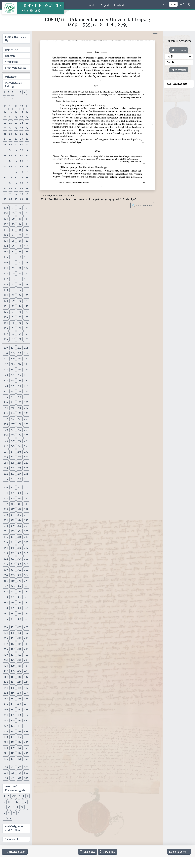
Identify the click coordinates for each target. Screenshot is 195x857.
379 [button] (26, 591)
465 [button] (13, 715)
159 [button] (26, 284)
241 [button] (13, 402)
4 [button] (16, 92)
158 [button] (19, 284)
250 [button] (19, 413)
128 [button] (6, 246)
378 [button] (19, 591)
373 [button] (13, 586)
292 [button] (6, 473)
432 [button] (6, 671)
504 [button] (6, 772)
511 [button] (26, 778)
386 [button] (19, 602)
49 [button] (27, 144)
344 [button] (6, 547)
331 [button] (26, 526)
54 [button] (27, 150)
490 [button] (19, 748)
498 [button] (19, 759)
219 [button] (26, 369)
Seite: (165, 4)
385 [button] (13, 602)
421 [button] (13, 654)
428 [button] (6, 665)
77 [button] (16, 177)
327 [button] (26, 520)
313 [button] (13, 504)
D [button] (19, 796)
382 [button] (19, 597)
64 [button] (27, 161)
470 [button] (19, 720)
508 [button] (6, 778)
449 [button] (13, 693)
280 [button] (6, 457)
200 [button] (6, 347)
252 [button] (6, 419)
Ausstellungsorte (177, 83)
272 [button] (6, 446)
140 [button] (6, 262)
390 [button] (19, 608)
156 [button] (6, 284)
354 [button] (19, 558)
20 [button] (5, 117)
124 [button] (6, 240)
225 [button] (13, 380)
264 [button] (6, 435)
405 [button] (13, 632)
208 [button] (6, 358)
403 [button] (26, 627)
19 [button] (27, 111)
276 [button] (6, 451)
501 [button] (13, 767)
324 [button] (6, 520)
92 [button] (16, 194)
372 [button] (6, 586)
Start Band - (15, 38)
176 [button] (6, 312)
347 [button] (26, 547)
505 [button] (13, 772)
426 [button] (19, 660)
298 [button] (19, 479)
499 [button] (26, 759)
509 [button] (13, 778)
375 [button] (26, 586)
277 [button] (13, 451)
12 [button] (16, 106)
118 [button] (19, 229)
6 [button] (25, 92)
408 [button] (6, 638)
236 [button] (6, 397)
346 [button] (19, 547)
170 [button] (19, 301)
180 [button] (6, 317)
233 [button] (13, 391)
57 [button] (16, 155)
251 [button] (26, 413)
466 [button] (19, 715)
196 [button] (6, 339)
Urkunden (11, 76)
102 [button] (19, 207)
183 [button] (26, 317)
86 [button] (10, 188)
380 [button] (6, 597)
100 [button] (6, 207)
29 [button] (27, 122)
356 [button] (6, 564)
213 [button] (13, 364)
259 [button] (26, 424)
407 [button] (26, 632)
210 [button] (19, 358)
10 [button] (5, 106)
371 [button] (26, 580)
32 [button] (16, 128)
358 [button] (19, 564)
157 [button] (13, 284)
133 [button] (13, 251)
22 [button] (16, 117)
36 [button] (10, 133)
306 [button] (19, 493)
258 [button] (19, 424)
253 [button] (13, 419)
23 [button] (21, 117)
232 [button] (6, 391)
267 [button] (26, 435)
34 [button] (27, 128)
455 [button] (26, 698)
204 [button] (6, 353)
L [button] (21, 801)
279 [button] (26, 451)
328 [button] (6, 526)
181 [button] (13, 317)
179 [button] (26, 312)
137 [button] (13, 257)
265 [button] (13, 435)
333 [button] (13, 531)
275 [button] (26, 446)
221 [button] (13, 375)
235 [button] (26, 391)
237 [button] (13, 397)
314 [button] (19, 504)
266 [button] (19, 435)
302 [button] (19, 487)
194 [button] (19, 333)
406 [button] (19, 632)
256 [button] (6, 424)
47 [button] (16, 144)
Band (109, 851)
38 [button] (21, 133)
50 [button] (5, 150)
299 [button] (26, 479)
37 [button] (16, 133)
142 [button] (19, 262)
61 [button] (10, 161)
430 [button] (19, 665)
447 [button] (26, 687)
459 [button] (26, 704)
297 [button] (13, 479)
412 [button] (6, 643)
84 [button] (27, 183)
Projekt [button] (105, 5)
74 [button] (27, 172)
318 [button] (19, 509)
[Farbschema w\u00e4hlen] (189, 4)
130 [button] (19, 246)
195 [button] (26, 333)
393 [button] (13, 613)
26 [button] (10, 122)
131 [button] (26, 246)
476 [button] (6, 731)
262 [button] (19, 429)
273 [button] (13, 446)
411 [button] (26, 638)
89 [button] (27, 188)
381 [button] (13, 597)
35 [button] (5, 133)
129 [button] (13, 246)
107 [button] (26, 213)
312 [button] (6, 504)
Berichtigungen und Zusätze (14, 828)
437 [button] (13, 676)
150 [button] (19, 273)
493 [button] (13, 753)
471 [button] (26, 720)
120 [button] (6, 235)
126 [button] (19, 240)
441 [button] (13, 682)
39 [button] (27, 133)
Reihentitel (12, 49)
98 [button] (21, 199)
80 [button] (5, 183)
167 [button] (26, 295)
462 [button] (19, 709)
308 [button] (6, 498)
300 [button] (6, 487)
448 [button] (6, 693)
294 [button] (19, 473)
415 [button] (26, 643)
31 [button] (10, 128)
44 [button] (27, 139)
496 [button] (6, 759)
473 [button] (13, 726)
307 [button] (26, 493)
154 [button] (19, 279)
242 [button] (19, 402)
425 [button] (13, 660)
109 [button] (13, 218)
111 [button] (26, 218)
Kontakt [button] (119, 5)
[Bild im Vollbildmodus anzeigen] (155, 35)
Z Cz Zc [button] (7, 818)
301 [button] (13, 487)
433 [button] (13, 671)
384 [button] (6, 602)
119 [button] (26, 229)
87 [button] (16, 188)
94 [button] (27, 194)
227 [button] (26, 380)
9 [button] (12, 98)
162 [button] (19, 290)
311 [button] (26, 498)
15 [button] (5, 111)
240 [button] (6, 402)
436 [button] (6, 676)
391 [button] (26, 608)
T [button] (26, 807)
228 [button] (6, 386)
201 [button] (13, 347)
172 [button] (6, 306)
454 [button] (19, 698)
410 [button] (19, 638)
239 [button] (26, 397)
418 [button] (19, 649)
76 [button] (10, 177)
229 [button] (13, 386)
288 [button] (6, 468)
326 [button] (19, 520)
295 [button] (26, 473)
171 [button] (26, 301)
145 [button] (13, 268)
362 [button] (19, 569)
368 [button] (6, 580)
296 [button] (6, 479)
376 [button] (6, 591)
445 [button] (13, 687)
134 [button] (19, 251)
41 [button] (10, 139)
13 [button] (21, 106)
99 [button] (27, 199)
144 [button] (6, 268)
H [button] (9, 801)
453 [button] (13, 698)
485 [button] (13, 742)
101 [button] (13, 207)
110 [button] (19, 218)
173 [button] (13, 306)
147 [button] (26, 268)
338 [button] (19, 536)
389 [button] (13, 608)
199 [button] (26, 339)
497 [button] (13, 759)
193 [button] (13, 333)
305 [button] (13, 493)
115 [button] (26, 224)
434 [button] (19, 671)
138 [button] (19, 257)
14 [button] (27, 106)
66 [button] (10, 166)
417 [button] (13, 649)
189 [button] (13, 328)
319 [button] (26, 509)
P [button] (13, 807)
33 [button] (21, 128)
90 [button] (5, 194)
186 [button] (19, 322)
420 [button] (6, 654)
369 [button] (13, 580)
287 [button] (26, 462)
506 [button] (19, 772)
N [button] (4, 807)
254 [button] (19, 419)
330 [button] (19, 526)
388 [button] (6, 608)
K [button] (17, 801)
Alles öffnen (178, 50)
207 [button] (26, 353)
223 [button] (26, 375)
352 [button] (6, 558)
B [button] (8, 796)
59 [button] (27, 155)
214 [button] (19, 364)
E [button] (24, 796)
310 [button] (19, 498)
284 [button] (6, 462)
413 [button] (13, 643)
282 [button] (19, 457)
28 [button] (21, 122)
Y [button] (18, 812)
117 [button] (13, 229)
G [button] (4, 801)
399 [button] (26, 619)
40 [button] (5, 139)
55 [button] (5, 155)
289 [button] (13, 468)
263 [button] (26, 429)
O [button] (9, 807)
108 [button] (6, 218)
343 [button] (26, 542)
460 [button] (6, 709)
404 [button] (6, 632)
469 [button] (13, 720)
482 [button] (19, 737)
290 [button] (19, 468)
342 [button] (19, 542)
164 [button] (6, 295)
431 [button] (26, 665)
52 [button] (16, 150)
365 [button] (13, 575)
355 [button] (26, 558)
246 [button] (19, 408)
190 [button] (19, 328)
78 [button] (21, 177)
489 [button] (13, 748)
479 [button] (26, 731)
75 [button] (5, 177)
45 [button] (5, 144)
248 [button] (6, 413)
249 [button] (13, 413)
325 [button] (13, 520)
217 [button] (13, 369)
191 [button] (26, 328)
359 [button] (26, 564)
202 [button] (19, 347)
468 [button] (6, 720)
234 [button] (19, 391)
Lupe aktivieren (142, 205)
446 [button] (19, 687)
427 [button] (26, 660)
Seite (89, 851)
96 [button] (10, 199)
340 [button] (6, 542)
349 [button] (13, 553)
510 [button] (19, 778)
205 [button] (13, 353)
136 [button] (6, 257)
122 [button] (19, 235)
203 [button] (26, 347)
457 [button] (13, 704)
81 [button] (10, 183)
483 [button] (26, 737)
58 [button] (21, 155)
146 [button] (19, 268)
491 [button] (26, 748)
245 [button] (13, 408)
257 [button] (13, 424)
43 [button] (21, 139)
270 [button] (19, 440)
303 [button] (26, 487)
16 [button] (10, 111)
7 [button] (4, 98)
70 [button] (5, 172)
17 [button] (16, 111)
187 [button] (26, 322)
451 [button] (26, 693)
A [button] (4, 796)
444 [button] (6, 687)
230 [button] (19, 386)
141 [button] (13, 262)
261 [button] (13, 429)
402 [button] (19, 627)
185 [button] (13, 322)
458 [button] (19, 704)
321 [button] (13, 515)
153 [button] (13, 279)
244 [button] (6, 408)
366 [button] (19, 575)
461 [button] (13, 709)
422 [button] (19, 654)
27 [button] (16, 122)
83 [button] (21, 183)
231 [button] (26, 386)
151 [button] (26, 273)
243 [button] (26, 402)
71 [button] (10, 172)
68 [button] (21, 166)
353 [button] (13, 558)
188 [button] (6, 328)
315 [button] (26, 504)
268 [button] (6, 440)
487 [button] (26, 742)
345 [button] (13, 547)
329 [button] (13, 526)
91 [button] (10, 194)
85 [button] (5, 188)
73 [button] (21, 172)
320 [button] (6, 515)
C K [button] (14, 796)
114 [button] (19, 224)
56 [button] (10, 155)
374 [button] (19, 586)
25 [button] (5, 122)
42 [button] (16, 139)
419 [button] (26, 649)
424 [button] (6, 660)
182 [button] (19, 317)
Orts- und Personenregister (16, 788)
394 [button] (19, 613)
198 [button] (19, 339)
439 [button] (26, 676)
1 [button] (4, 92)
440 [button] (6, 682)
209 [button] (13, 358)
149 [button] (13, 273)
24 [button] (27, 117)
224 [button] (6, 380)
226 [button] (19, 380)
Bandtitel (10, 55)
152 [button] (6, 279)
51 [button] (10, 150)
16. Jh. (170, 61)
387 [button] (26, 602)
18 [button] (21, 111)
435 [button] (26, 671)
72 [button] (16, 172)
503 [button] (26, 767)
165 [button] (13, 295)
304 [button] (6, 493)
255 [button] (26, 419)
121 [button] (13, 235)
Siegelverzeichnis (15, 67)
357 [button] (13, 564)
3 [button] (12, 92)
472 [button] (6, 726)
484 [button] (6, 742)
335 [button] (26, 531)
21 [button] (10, 117)
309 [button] (13, 498)
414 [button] (19, 643)
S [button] (22, 807)
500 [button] (6, 767)
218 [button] (19, 369)
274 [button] (19, 446)
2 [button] (8, 92)
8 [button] (8, 98)
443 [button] (26, 682)
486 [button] (19, 742)
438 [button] (19, 676)
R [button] (18, 807)
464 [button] (6, 715)
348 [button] (6, 553)
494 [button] (19, 753)
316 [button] (6, 509)
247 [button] (26, 408)
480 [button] (6, 737)
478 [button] (19, 731)
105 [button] (13, 213)
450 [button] (19, 693)
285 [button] (13, 462)
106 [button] (19, 213)
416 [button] (6, 649)
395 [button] (26, 613)
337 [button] (13, 536)
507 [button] (26, 772)
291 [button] (26, 468)
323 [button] (26, 515)
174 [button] (19, 306)
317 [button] (13, 509)
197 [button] (13, 339)
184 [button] (6, 322)
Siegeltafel (11, 839)
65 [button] (5, 166)
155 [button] (26, 279)
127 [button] (26, 240)
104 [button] (6, 213)
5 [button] (20, 92)
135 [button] (26, 251)
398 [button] (19, 619)
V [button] (9, 812)
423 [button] (26, 654)
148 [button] (6, 273)
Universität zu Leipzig (13, 84)
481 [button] (13, 737)
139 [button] (26, 257)
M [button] (25, 801)
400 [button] (6, 627)
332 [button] (6, 531)
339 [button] (26, 536)
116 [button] (6, 229)
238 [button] (19, 397)
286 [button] (19, 462)
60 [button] (5, 161)
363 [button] (26, 569)
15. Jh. (170, 56)
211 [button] (26, 358)
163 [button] (26, 290)
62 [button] (16, 161)
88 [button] (21, 188)
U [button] (4, 812)
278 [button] (19, 451)
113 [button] (13, 224)
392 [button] (6, 613)
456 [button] (6, 704)
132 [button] (6, 251)
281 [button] (13, 457)
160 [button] (6, 290)
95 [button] (5, 199)
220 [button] (6, 375)
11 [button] (10, 106)
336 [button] (6, 536)
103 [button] (26, 207)
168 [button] (6, 301)
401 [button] (13, 627)
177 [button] (13, 312)
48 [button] (21, 144)
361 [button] (13, 569)
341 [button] (13, 542)
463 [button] (26, 709)
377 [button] (13, 591)
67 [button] (16, 166)
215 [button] (26, 364)
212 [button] (6, 364)
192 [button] (6, 333)
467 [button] (26, 715)
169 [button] (13, 301)
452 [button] (6, 698)
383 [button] (26, 597)
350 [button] (19, 553)
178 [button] (19, 312)
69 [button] (27, 166)
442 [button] (19, 682)
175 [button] (26, 306)
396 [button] (6, 619)
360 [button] (6, 569)
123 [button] (26, 235)
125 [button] (13, 240)
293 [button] (13, 473)
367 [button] (26, 575)
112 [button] (6, 224)
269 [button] (13, 440)
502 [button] (19, 767)
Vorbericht (11, 61)
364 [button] (6, 575)
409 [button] (13, 638)
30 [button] (5, 128)
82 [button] (16, 183)
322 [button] (19, 515)
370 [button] (19, 580)
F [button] (27, 796)
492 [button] (6, 753)
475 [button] (26, 726)
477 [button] (13, 731)
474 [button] (19, 726)
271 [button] (26, 440)
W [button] (13, 812)
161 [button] (13, 290)
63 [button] (21, 161)
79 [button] (27, 177)
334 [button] (19, 531)
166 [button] (19, 295)
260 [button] (6, 429)
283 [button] (26, 457)
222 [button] (19, 375)
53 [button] (21, 150)
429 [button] (13, 665)
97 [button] (16, 199)
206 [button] (19, 353)
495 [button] (26, 753)
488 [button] (6, 748)
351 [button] (26, 553)
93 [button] (21, 194)
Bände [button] (92, 5)
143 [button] (26, 262)
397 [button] (13, 619)
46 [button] (10, 144)
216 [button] (6, 369)
